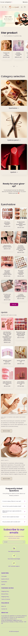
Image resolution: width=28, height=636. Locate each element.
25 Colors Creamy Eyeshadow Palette (21, 272)
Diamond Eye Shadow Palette (7, 246)
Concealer (4, 576)
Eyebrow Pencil (5, 579)
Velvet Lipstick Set (21, 361)
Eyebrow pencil (13, 140)
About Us (3, 606)
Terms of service (5, 599)
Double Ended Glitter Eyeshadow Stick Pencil (20, 223)
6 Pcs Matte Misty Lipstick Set (21, 383)
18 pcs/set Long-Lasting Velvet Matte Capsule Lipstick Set (20, 333)
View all (14, 304)
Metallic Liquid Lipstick (7, 361)
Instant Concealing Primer (18, 54)
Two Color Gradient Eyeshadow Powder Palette (7, 272)
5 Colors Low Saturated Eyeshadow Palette (7, 296)
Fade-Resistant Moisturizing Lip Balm (7, 383)
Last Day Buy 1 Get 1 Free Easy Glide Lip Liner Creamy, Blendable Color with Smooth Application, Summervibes (7, 336)
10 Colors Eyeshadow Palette (7, 223)
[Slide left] (11, 66)
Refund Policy (4, 594)
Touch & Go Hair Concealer (6, 54)
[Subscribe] (23, 542)
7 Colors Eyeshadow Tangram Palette (21, 295)
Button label (6, 431)
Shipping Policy (5, 591)
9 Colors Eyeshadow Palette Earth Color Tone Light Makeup (20, 248)
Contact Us (4, 609)
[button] (2, 7)
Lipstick (13, 172)
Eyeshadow (13, 108)
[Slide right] (16, 66)
